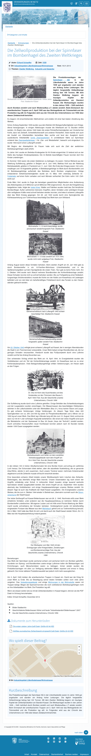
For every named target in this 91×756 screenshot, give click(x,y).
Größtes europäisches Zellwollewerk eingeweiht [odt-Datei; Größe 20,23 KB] (43, 631)
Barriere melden (71, 754)
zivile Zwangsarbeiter (40, 137)
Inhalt (27, 754)
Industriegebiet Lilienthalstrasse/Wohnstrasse (33, 65)
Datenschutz (44, 754)
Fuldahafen (11, 176)
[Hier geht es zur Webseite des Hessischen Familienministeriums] (23, 739)
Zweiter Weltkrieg (26, 69)
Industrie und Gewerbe (44, 69)
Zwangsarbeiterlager (27, 140)
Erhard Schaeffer (24, 62)
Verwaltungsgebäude (29, 582)
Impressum (84, 754)
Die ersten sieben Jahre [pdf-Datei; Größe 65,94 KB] (33, 626)
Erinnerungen (23, 43)
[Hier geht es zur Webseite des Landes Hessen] (7, 3)
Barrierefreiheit (57, 754)
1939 (44, 62)
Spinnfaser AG (61, 80)
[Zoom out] (79, 650)
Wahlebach (46, 508)
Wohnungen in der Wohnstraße (61, 582)
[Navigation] (86, 3)
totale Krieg (35, 187)
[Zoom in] (79, 646)
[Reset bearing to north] (79, 653)
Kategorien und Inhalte (18, 34)
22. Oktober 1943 (17, 347)
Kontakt (34, 754)
